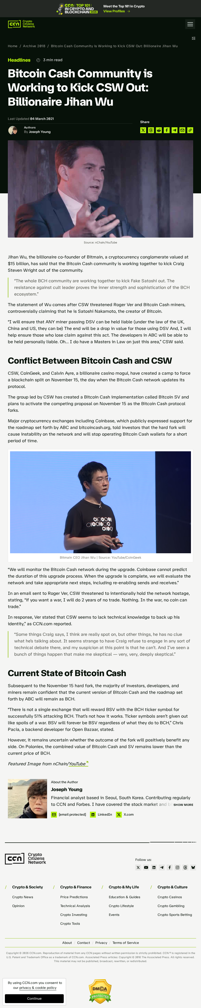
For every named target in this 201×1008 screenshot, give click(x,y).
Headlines (19, 60)
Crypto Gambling (171, 906)
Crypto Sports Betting (175, 915)
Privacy (101, 943)
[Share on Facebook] (167, 130)
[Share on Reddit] (159, 130)
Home (13, 46)
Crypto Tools (70, 924)
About (67, 943)
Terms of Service (126, 943)
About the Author (64, 782)
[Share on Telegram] (174, 130)
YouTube (77, 764)
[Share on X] (143, 130)
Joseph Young (39, 132)
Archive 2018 (34, 46)
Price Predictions (74, 897)
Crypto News (22, 897)
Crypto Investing (73, 915)
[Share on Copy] (190, 130)
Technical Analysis (75, 906)
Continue (34, 998)
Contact (83, 943)
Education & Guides (124, 897)
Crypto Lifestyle (121, 906)
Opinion (18, 906)
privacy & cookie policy (37, 988)
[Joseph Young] (27, 798)
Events (114, 915)
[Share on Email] (182, 130)
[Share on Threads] (151, 130)
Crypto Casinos (170, 897)
